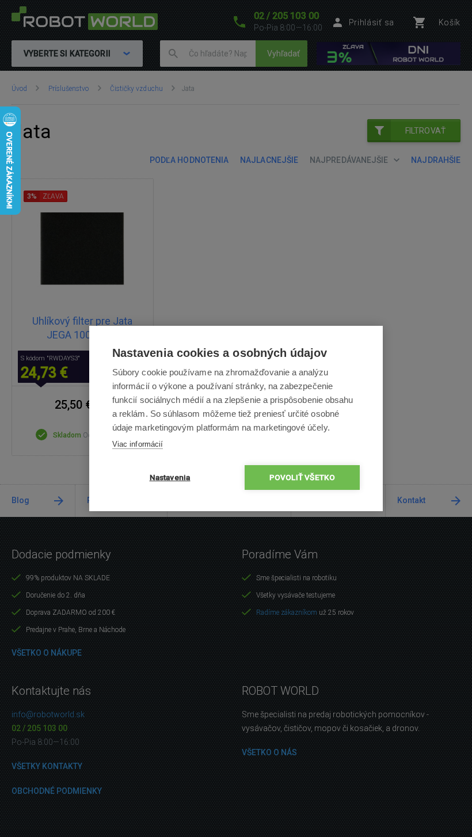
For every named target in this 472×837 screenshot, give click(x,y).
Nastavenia (170, 477)
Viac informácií (137, 444)
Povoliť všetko (302, 477)
